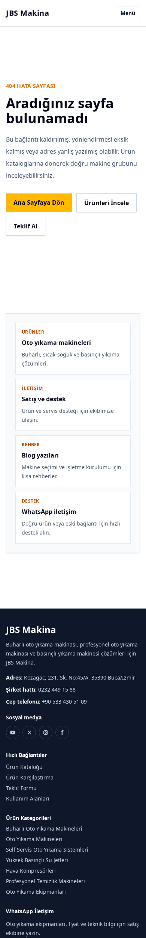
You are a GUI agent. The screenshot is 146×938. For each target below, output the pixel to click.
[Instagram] (45, 732)
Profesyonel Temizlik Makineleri (45, 881)
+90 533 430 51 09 (64, 701)
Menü (128, 13)
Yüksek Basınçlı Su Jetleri (37, 860)
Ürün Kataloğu (24, 766)
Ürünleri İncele (106, 203)
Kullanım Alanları (27, 798)
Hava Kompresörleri (31, 870)
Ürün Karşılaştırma (30, 777)
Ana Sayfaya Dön (38, 202)
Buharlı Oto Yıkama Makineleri (44, 828)
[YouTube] (12, 732)
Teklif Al (25, 226)
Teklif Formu (21, 787)
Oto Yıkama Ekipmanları (36, 891)
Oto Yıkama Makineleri (34, 839)
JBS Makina (27, 13)
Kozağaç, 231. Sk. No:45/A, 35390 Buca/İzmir (79, 677)
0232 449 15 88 (57, 689)
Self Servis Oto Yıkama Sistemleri (47, 849)
